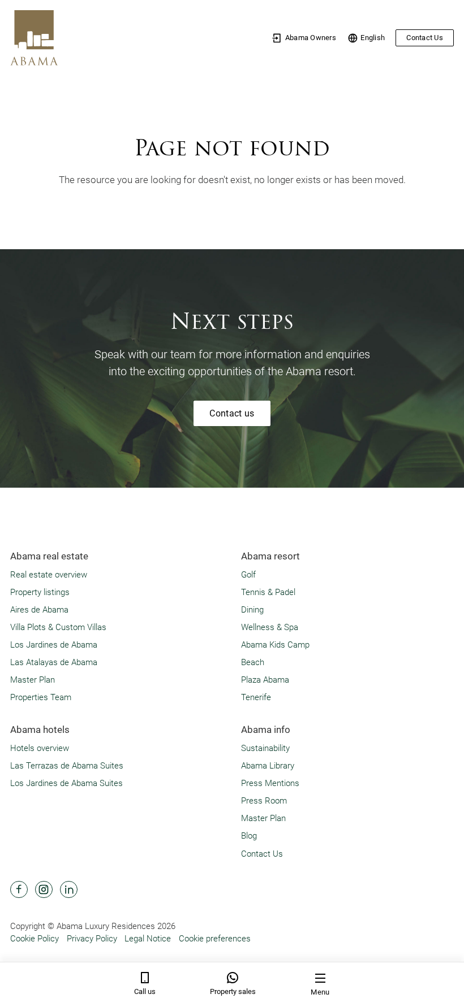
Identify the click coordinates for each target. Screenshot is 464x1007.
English (372, 37)
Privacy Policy (92, 939)
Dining (252, 610)
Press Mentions (270, 783)
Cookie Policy (34, 939)
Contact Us (424, 37)
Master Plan (32, 680)
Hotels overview (39, 748)
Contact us (231, 413)
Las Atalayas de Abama (53, 662)
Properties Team (40, 697)
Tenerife (256, 697)
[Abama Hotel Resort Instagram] (44, 890)
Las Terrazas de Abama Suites (66, 766)
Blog (249, 836)
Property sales (233, 991)
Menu (320, 992)
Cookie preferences (215, 939)
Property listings (40, 592)
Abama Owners (310, 37)
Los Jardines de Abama (53, 645)
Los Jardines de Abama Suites (66, 783)
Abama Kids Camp (275, 645)
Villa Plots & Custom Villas (58, 627)
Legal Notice (147, 939)
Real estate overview (48, 575)
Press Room (264, 801)
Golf (248, 575)
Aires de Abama (39, 610)
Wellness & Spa (269, 627)
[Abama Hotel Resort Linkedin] (69, 890)
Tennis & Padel (268, 592)
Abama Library (267, 766)
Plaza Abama (265, 680)
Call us (145, 991)
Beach (252, 662)
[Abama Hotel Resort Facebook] (19, 890)
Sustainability (265, 748)
